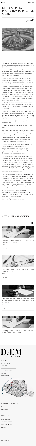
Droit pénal (4, 409)
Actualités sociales (6, 422)
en (33, 2)
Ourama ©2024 (5, 440)
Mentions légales (5, 375)
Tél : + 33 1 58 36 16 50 (7, 371)
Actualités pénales (6, 424)
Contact (3, 427)
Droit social (4, 407)
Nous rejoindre (5, 419)
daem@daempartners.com (8, 368)
